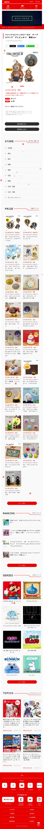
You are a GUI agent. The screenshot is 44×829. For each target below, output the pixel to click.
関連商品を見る (22, 129)
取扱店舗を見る (22, 124)
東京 (9, 159)
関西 (9, 181)
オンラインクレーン (14, 197)
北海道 (10, 148)
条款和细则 (12, 821)
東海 (9, 170)
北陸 (9, 175)
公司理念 (12, 813)
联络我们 (32, 821)
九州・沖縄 (11, 192)
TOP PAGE (12, 809)
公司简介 (31, 1)
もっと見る (22, 503)
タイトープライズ (13, 27)
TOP (3, 27)
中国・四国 (11, 186)
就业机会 (32, 813)
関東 (9, 164)
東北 (9, 153)
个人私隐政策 (32, 817)
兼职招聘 (12, 817)
